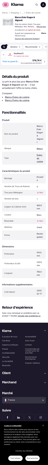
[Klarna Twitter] (29, 417)
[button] (8, 22)
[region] (24, 443)
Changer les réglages (24, 451)
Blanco (40, 149)
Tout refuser (15, 458)
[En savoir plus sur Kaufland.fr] (3, 54)
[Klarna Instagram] (40, 417)
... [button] (22, 13)
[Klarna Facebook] (7, 417)
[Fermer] (43, 425)
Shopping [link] (15, 13)
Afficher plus (41, 27)
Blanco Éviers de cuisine (17, 97)
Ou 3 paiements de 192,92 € (31, 63)
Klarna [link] (5, 13)
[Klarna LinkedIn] (18, 417)
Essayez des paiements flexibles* (27, 39)
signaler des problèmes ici (29, 316)
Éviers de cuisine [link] (33, 13)
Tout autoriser (32, 458)
